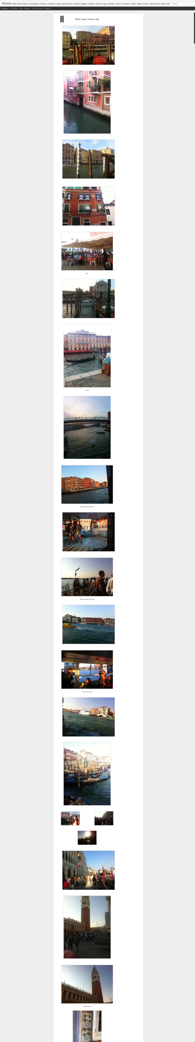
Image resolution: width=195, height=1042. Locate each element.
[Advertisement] (125, 47)
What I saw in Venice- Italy (87, 19)
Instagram (27, 8)
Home (21, 8)
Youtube (14, 8)
